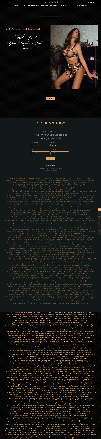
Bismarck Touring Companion (22, 186)
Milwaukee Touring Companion (83, 222)
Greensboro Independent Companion (79, 203)
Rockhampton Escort (61, 296)
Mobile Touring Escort (38, 224)
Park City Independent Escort (42, 233)
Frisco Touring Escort (71, 201)
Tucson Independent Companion (71, 252)
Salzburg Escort (21, 298)
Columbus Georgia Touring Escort (23, 193)
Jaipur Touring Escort (21, 281)
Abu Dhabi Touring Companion (87, 258)
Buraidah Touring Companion (52, 267)
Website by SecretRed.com (50, 170)
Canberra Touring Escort (16, 269)
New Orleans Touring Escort (83, 227)
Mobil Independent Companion (22, 224)
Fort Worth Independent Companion (39, 201)
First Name (35, 142)
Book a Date (50, 98)
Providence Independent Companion (83, 237)
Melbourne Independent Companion (15, 290)
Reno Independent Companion (66, 239)
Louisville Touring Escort (83, 218)
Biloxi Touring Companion (34, 184)
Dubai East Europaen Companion (83, 271)
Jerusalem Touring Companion (62, 281)
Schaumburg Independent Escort (47, 246)
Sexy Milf (7, 300)
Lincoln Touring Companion (61, 216)
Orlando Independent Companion (67, 231)
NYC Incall (71, 229)
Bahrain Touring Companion (48, 262)
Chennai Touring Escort (31, 269)
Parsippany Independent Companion (62, 233)
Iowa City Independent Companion (61, 208)
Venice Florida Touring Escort (38, 256)
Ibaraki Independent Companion (32, 279)
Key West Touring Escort (39, 212)
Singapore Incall (56, 300)
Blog (54, 165)
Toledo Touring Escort (54, 252)
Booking (71, 5)
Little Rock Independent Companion (80, 216)
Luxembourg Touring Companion (25, 286)
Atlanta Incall (68, 180)
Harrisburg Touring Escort (58, 205)
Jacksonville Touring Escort (39, 210)
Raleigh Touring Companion (32, 239)
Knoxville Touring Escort (38, 214)
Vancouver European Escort (81, 303)
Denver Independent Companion (37, 195)
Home (16, 5)
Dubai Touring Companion (19, 273)
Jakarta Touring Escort (35, 281)
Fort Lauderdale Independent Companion (80, 199)
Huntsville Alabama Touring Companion (82, 207)
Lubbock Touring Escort (12, 220)
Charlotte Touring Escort (34, 190)
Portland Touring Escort (65, 237)
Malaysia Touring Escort (87, 286)
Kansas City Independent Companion (79, 210)
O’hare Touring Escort (81, 229)
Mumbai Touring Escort (18, 292)
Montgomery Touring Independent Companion (26, 226)
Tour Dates (54, 5)
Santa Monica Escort (84, 245)
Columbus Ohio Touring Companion (45, 193)
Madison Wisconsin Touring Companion (52, 220)
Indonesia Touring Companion (51, 279)
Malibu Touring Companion (72, 220)
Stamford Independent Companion (29, 250)
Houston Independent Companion (59, 207)
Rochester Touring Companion (17, 241)
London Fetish (51, 284)
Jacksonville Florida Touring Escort (20, 210)
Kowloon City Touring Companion (42, 283)
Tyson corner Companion (32, 254)
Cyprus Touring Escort (13, 271)
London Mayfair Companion (85, 284)
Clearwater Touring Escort (30, 191)
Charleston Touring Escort (79, 188)
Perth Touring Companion (12, 296)
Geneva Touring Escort (82, 273)
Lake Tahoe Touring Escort (53, 214)
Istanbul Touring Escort (83, 279)
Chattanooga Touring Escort (69, 190)
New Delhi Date (84, 292)
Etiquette (44, 5)
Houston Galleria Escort (41, 207)
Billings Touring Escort (19, 184)
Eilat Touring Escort (50, 273)
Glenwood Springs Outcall (86, 201)
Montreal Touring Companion (87, 290)
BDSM (41, 264)
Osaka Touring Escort (48, 294)
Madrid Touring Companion (71, 286)
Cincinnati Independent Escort (13, 191)
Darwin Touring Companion (48, 271)
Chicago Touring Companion (87, 190)
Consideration (33, 5)
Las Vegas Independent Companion (20, 216)
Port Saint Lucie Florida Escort (48, 237)
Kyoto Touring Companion (81, 283)
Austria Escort (77, 260)
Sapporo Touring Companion (36, 298)
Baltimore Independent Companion (33, 182)
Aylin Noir (50, 2)
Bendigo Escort (79, 264)
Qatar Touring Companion (28, 296)
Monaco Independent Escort (49, 290)
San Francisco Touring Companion (68, 243)
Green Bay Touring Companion (58, 203)
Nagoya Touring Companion (53, 292)
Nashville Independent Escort (61, 226)
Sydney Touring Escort (34, 301)
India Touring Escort (15, 279)
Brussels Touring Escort (35, 267)
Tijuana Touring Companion (38, 252)
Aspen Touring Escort (47, 180)
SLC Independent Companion (34, 248)
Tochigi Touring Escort (18, 303)
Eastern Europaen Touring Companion (83, 197)
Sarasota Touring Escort (14, 246)
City (33, 150)
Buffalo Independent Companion (22, 188)
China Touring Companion (46, 269)
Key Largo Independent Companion (21, 212)
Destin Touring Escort (88, 195)
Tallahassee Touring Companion (86, 250)
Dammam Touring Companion (30, 271)
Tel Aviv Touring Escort (82, 301)
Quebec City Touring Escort (46, 296)
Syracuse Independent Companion (51, 250)
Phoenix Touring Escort (82, 235)
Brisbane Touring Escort (82, 265)
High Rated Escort (16, 277)
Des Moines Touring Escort (73, 195)
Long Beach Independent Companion (21, 218)
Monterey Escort (65, 224)
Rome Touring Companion (76, 296)
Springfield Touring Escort (83, 248)
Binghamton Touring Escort (51, 184)
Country (52, 142)
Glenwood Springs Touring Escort (19, 203)
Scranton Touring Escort (65, 246)
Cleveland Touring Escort (47, 191)
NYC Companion (62, 229)
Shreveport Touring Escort (17, 248)
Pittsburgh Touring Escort (13, 237)
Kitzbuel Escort (47, 281)
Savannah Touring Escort (30, 246)
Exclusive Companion (45, 199)
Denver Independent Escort (56, 195)
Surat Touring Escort (48, 301)
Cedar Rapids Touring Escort (63, 188)
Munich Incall (39, 292)
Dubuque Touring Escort (13, 197)
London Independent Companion (66, 284)
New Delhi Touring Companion (15, 294)
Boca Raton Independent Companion (42, 186)
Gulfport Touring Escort (42, 205)
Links (51, 165)
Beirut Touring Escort (67, 264)
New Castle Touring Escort (42, 227)
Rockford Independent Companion (37, 241)
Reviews (63, 5)
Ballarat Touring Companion (81, 262)
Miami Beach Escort (35, 222)
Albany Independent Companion (32, 178)
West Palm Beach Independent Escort (77, 256)
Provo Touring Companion (14, 239)
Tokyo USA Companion (44, 303)
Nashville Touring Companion (79, 226)
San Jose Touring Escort (87, 243)
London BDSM (27, 284)
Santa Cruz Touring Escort (57, 245)
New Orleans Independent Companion (62, 227)
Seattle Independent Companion (83, 246)
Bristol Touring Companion (19, 267)
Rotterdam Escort (90, 296)
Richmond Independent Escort (84, 239)
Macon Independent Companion (30, 220)
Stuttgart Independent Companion (65, 301)
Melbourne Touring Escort (77, 288)
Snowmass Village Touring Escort (53, 248)
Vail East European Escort (84, 254)
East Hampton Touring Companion (45, 197)
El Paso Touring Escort (14, 199)
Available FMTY (87, 260)
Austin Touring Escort (15, 182)
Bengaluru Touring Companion (20, 265)
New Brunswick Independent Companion (21, 227)
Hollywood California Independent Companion (20, 207)
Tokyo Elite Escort (31, 303)
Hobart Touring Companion (30, 277)
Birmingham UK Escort (53, 265)
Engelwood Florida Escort (29, 199)
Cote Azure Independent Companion (81, 269)
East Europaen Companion (35, 273)
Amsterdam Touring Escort (64, 260)
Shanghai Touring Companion (42, 300)
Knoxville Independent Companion (20, 214)
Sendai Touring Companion (74, 298)
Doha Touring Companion (65, 271)
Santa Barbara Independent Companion (37, 245)
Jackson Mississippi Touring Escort (82, 208)
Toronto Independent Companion (62, 303)
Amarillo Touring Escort (84, 178)
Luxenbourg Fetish (42, 286)
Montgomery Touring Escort (80, 224)
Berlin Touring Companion (37, 265)
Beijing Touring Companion (52, 264)
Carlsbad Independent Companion (43, 188)
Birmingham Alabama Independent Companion (73, 184)
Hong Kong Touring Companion (64, 277)
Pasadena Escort (79, 233)
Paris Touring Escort (88, 294)
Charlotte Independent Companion (15, 190)
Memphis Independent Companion (19, 222)
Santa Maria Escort (72, 245)
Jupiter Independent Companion (58, 210)
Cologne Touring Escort (62, 269)
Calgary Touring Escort (81, 267)
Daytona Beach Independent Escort (16, 195)
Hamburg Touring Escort (69, 275)
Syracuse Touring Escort (69, 250)
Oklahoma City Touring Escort (33, 231)
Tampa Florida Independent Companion (17, 252)
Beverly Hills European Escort (82, 182)
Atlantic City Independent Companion (83, 180)
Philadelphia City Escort (44, 235)
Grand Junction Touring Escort (39, 203)
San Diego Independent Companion (34, 243)
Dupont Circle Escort (28, 197)
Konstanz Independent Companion (21, 283)
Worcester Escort (71, 258)
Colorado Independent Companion (65, 191)
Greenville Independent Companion (24, 205)
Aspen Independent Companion (30, 180)
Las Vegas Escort (86, 214)
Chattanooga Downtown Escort (51, 190)
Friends (47, 165)
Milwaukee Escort (67, 222)
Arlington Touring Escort (13, 180)
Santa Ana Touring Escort (18, 245)
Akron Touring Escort (16, 178)
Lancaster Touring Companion (71, 214)
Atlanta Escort (59, 180)
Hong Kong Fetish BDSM (46, 277)
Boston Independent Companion (77, 186)
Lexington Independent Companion (41, 216)
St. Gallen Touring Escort (89, 300)
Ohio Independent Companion (14, 231)
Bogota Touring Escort (67, 265)
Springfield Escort (70, 248)
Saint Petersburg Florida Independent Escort (61, 241)
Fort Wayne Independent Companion (17, 201)
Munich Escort (30, 292)
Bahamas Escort (16, 262)
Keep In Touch (82, 5)
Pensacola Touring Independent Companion (24, 235)
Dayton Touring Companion (79, 193)
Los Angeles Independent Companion (64, 218)
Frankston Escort (70, 273)
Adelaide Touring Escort (15, 260)
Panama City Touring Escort (24, 233)
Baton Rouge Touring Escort (53, 182)
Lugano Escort (11, 286)
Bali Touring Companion (64, 262)
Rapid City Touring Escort (48, 239)
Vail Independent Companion (20, 256)
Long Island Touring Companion (42, 218)
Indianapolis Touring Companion (18, 208)
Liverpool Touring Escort (14, 284)
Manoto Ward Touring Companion (43, 288)
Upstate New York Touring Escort (50, 254)
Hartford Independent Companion (77, 205)
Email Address (54, 150)
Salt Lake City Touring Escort (84, 241)
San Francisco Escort (52, 243)
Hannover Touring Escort (84, 275)
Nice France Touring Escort (32, 294)
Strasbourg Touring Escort (18, 301)
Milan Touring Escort (33, 290)
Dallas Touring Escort (63, 193)
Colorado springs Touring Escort (86, 191)
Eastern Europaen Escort (63, 197)
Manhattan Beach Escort (88, 220)
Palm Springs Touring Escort (87, 231)
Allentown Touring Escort (68, 178)
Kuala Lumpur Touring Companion (63, 283)
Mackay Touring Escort (55, 286)
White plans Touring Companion (14, 258)
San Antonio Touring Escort (14, 243)
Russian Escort (12, 298)
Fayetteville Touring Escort (59, 199)
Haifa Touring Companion (53, 275)
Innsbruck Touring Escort (68, 279)
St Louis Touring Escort (11, 250)
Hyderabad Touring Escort (82, 277)
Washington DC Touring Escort (57, 256)
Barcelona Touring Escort (30, 264)
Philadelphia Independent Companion (63, 235)
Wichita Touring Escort (31, 258)
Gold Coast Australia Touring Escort (34, 275)
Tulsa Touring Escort (88, 252)
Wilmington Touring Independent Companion (52, 258)
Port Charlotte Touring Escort (30, 237)
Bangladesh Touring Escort (14, 264)
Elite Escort (60, 273)
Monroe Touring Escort (52, 224)
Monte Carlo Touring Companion (67, 290)
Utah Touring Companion (68, 254)
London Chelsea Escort (39, 284)
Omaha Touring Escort (49, 231)
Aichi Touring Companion (48, 260)
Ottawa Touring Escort (61, 294)
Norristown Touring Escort (48, 229)
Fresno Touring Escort (57, 201)
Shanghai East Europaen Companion (21, 300)
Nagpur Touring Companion (70, 292)
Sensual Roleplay (88, 298)
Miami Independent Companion (52, 222)
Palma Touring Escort (76, 294)
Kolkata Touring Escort (78, 281)
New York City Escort (19, 229)
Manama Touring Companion (24, 288)
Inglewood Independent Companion (39, 208)
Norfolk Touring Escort (32, 229)
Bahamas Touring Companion (30, 262)
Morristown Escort (46, 226)
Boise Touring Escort (60, 186)
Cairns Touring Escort (68, 267)
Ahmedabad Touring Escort (32, 260)
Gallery (23, 5)
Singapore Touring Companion (71, 300)
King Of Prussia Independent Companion (59, 212)
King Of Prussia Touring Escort (81, 212)
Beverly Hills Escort (67, 182)
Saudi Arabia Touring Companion (55, 298)
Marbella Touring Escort (61, 288)
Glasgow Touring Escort (16, 275)
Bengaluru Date (89, 264)
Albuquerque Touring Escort (52, 178)
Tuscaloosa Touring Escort (16, 254)
